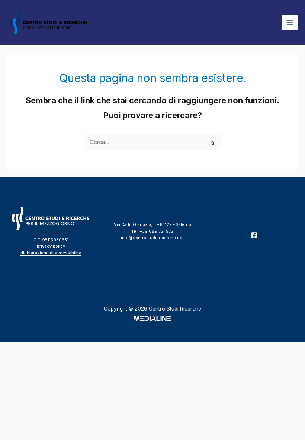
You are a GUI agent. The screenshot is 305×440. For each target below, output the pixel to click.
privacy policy (51, 246)
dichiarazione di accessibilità (50, 252)
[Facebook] (254, 235)
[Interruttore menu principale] (290, 22)
